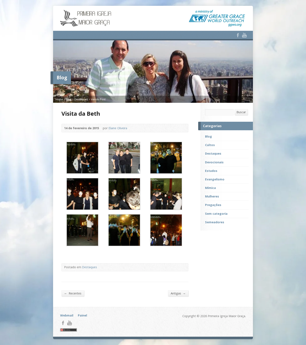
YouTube (244, 35)
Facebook (237, 35)
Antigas (178, 293)
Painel (82, 315)
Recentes (72, 293)
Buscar (241, 112)
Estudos (211, 171)
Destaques (81, 99)
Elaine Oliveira (117, 128)
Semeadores (214, 222)
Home (59, 99)
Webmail (66, 315)
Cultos (210, 145)
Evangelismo (214, 179)
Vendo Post (98, 99)
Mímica (210, 188)
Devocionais (214, 162)
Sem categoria (216, 214)
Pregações (213, 205)
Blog (68, 99)
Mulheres (212, 196)
